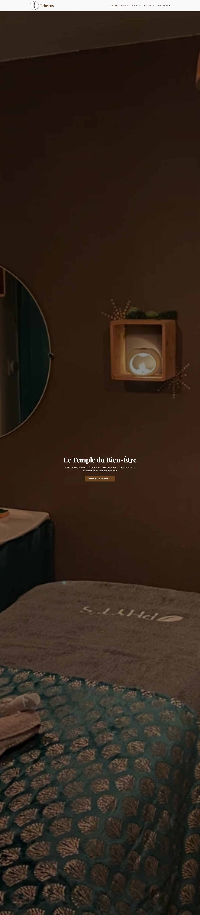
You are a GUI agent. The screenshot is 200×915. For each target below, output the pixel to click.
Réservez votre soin (98, 478)
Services (124, 5)
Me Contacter (164, 5)
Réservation (149, 5)
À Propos (136, 5)
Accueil (113, 5)
